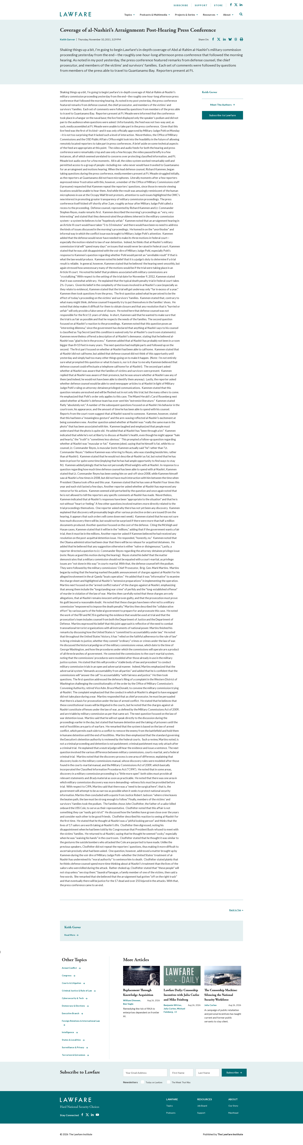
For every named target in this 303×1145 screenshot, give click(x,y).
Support (201, 5)
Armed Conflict (70, 968)
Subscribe (181, 5)
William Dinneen (132, 1000)
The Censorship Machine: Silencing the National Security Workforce (220, 995)
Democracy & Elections (74, 1006)
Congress (67, 975)
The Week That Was (181, 1082)
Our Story (233, 1105)
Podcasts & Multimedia (153, 14)
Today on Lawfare (154, 1082)
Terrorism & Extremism (74, 1055)
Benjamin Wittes (173, 1005)
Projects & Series (185, 14)
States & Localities (72, 1040)
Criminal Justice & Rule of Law (78, 990)
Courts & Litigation (72, 983)
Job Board (202, 1105)
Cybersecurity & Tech (74, 998)
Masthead (233, 1112)
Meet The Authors (221, 104)
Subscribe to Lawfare (222, 115)
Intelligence (69, 1032)
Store (218, 5)
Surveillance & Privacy (74, 1047)
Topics (128, 14)
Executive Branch (71, 1013)
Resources (209, 14)
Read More (69, 935)
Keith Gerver (67, 39)
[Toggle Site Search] (241, 14)
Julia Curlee (210, 1005)
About (227, 14)
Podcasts (170, 1112)
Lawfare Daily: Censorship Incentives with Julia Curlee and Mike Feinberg (181, 995)
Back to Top (235, 910)
